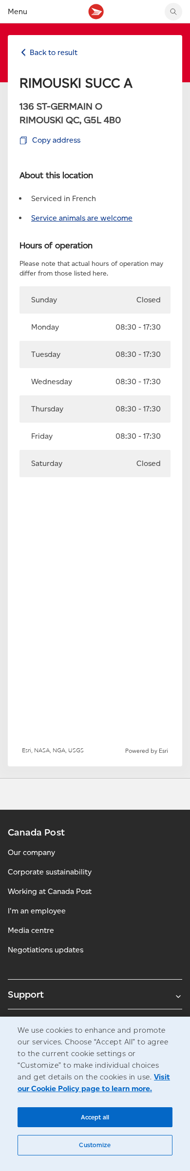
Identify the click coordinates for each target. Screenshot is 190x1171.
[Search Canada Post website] (173, 11)
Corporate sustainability (50, 871)
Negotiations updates (45, 949)
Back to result (53, 52)
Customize (95, 1145)
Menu (17, 11)
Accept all (95, 1117)
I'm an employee (37, 910)
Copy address (56, 140)
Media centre (31, 930)
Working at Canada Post (50, 891)
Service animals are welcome (82, 218)
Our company (31, 852)
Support (26, 994)
